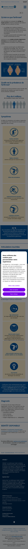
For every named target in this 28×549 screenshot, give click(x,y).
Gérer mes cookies (14, 285)
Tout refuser (14, 294)
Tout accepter (14, 289)
